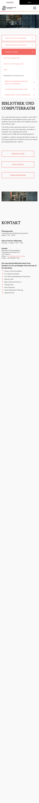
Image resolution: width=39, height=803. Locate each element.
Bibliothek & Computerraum (14, 75)
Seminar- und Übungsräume (14, 64)
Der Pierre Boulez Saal (12, 58)
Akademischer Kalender (15, 45)
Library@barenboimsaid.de (15, 256)
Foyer (5, 70)
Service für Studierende (15, 38)
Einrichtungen (11, 52)
